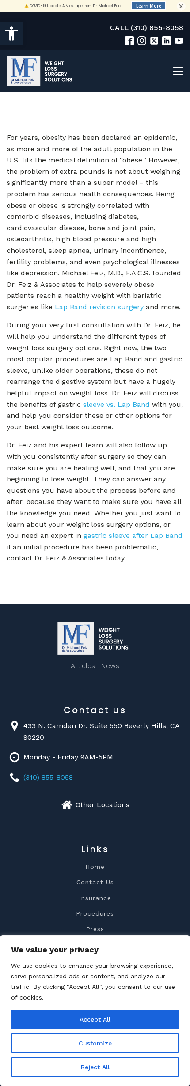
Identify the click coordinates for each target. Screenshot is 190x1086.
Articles (83, 665)
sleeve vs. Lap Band (116, 404)
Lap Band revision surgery (99, 307)
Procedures (95, 913)
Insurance (95, 898)
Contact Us (95, 882)
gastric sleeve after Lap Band (133, 535)
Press (95, 929)
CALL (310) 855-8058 (146, 27)
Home (95, 867)
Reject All (95, 1067)
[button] (11, 33)
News (110, 665)
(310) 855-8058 (48, 777)
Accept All (95, 1019)
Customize (95, 1043)
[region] (95, 1010)
